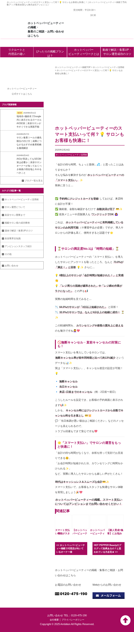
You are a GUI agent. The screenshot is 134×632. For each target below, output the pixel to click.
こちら (28, 94)
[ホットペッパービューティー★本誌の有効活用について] (98, 522)
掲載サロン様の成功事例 (17, 222)
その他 (8, 254)
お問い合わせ (11, 265)
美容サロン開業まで (15, 215)
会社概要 (54, 619)
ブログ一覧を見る (34, 180)
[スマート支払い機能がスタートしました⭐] (63, 522)
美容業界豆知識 (13, 238)
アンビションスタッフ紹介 (18, 246)
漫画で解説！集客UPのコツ (19, 230)
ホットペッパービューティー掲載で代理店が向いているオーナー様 (70, 548)
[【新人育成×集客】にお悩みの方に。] (115, 522)
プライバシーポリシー (73, 619)
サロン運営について (15, 207)
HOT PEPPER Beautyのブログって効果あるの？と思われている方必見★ (107, 548)
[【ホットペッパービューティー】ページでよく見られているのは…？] (80, 522)
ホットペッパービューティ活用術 (22, 199)
